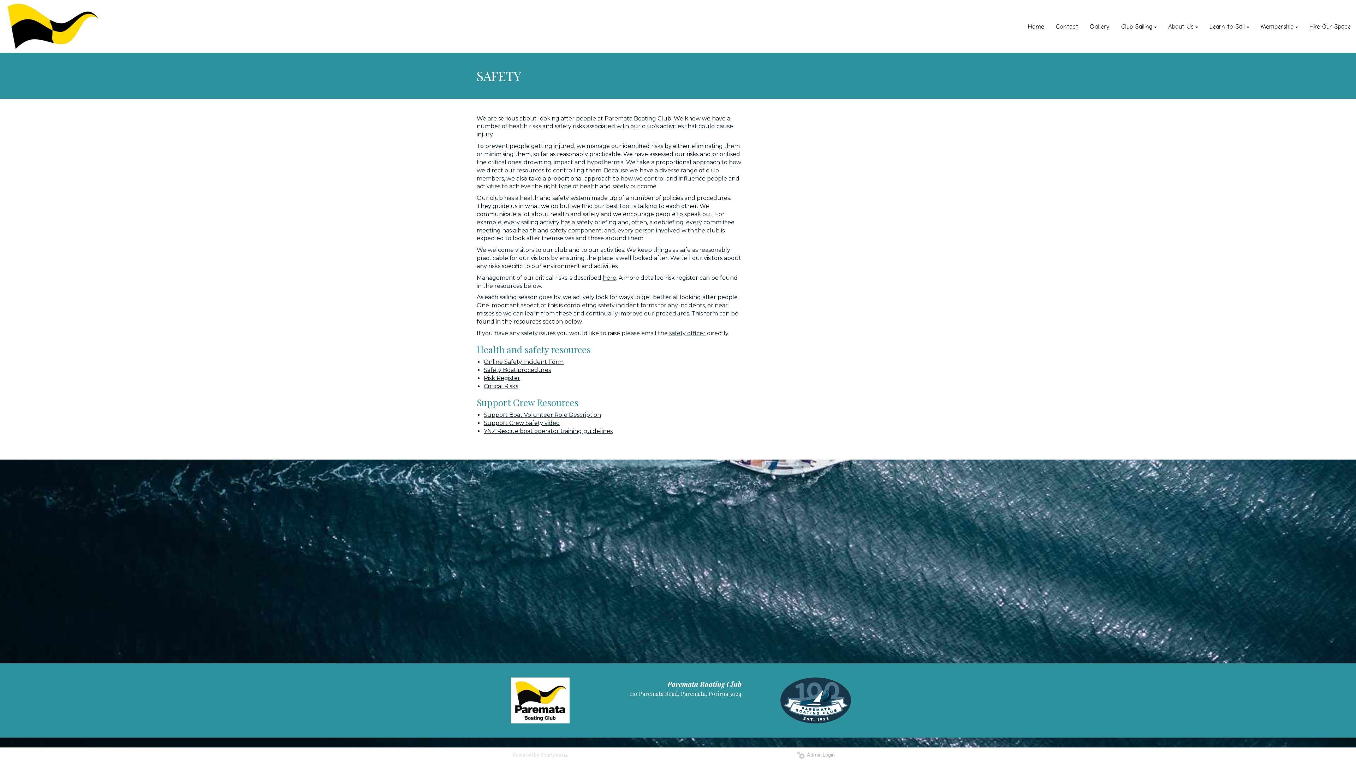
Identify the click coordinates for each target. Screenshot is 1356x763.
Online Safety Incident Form (524, 362)
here (609, 277)
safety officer (687, 333)
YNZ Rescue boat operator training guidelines (548, 431)
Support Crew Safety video (522, 423)
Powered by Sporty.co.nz (540, 755)
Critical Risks (501, 386)
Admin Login (820, 755)
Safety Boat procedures (517, 370)
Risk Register (502, 378)
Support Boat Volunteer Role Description (542, 415)
